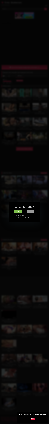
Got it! (32, 418)
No (30, 211)
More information (33, 421)
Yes (18, 211)
